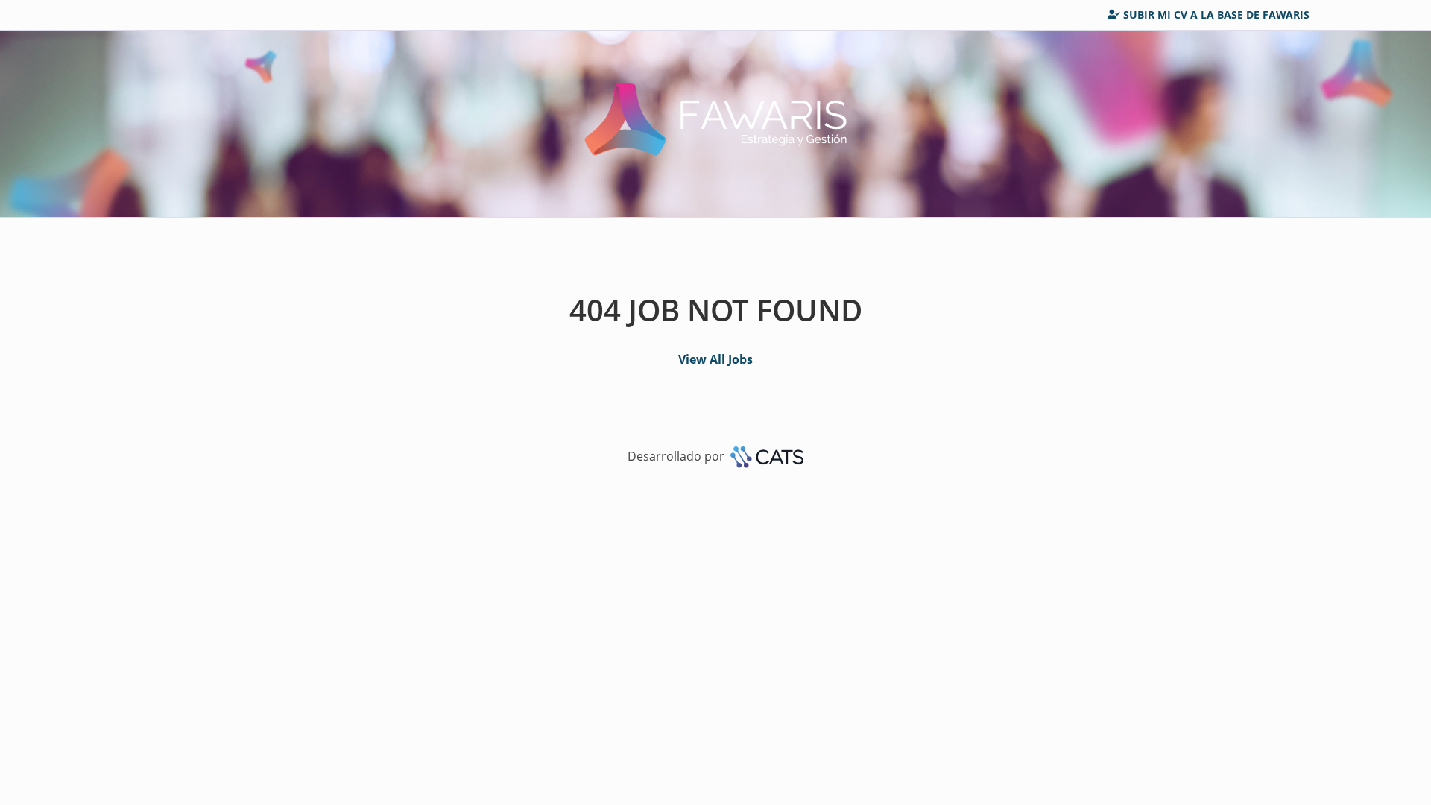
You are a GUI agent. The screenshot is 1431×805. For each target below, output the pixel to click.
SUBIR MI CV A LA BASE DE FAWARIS (1216, 14)
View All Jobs (715, 359)
